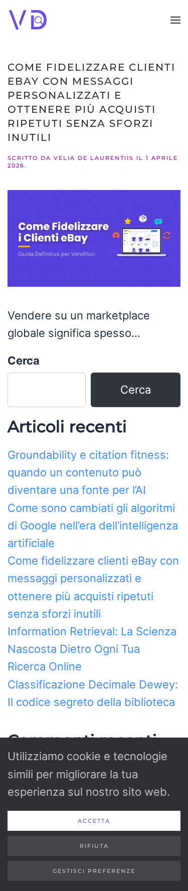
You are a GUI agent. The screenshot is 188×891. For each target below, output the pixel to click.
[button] (175, 20)
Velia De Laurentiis (94, 157)
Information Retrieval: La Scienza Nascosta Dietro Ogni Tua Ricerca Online (92, 649)
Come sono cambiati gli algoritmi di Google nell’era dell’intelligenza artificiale (93, 525)
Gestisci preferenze (94, 870)
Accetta (94, 820)
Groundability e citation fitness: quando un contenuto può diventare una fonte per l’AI (88, 472)
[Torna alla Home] (29, 20)
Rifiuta (94, 845)
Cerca (24, 360)
